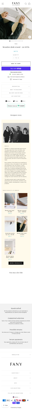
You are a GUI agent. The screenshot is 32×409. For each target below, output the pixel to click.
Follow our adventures (15, 393)
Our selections (15, 388)
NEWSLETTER (15, 354)
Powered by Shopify (16, 407)
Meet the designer (16, 89)
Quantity (16, 54)
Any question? (15, 96)
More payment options (16, 72)
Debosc (17, 190)
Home (16, 43)
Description (16, 86)
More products (16, 263)
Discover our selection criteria (16, 323)
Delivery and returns (16, 92)
